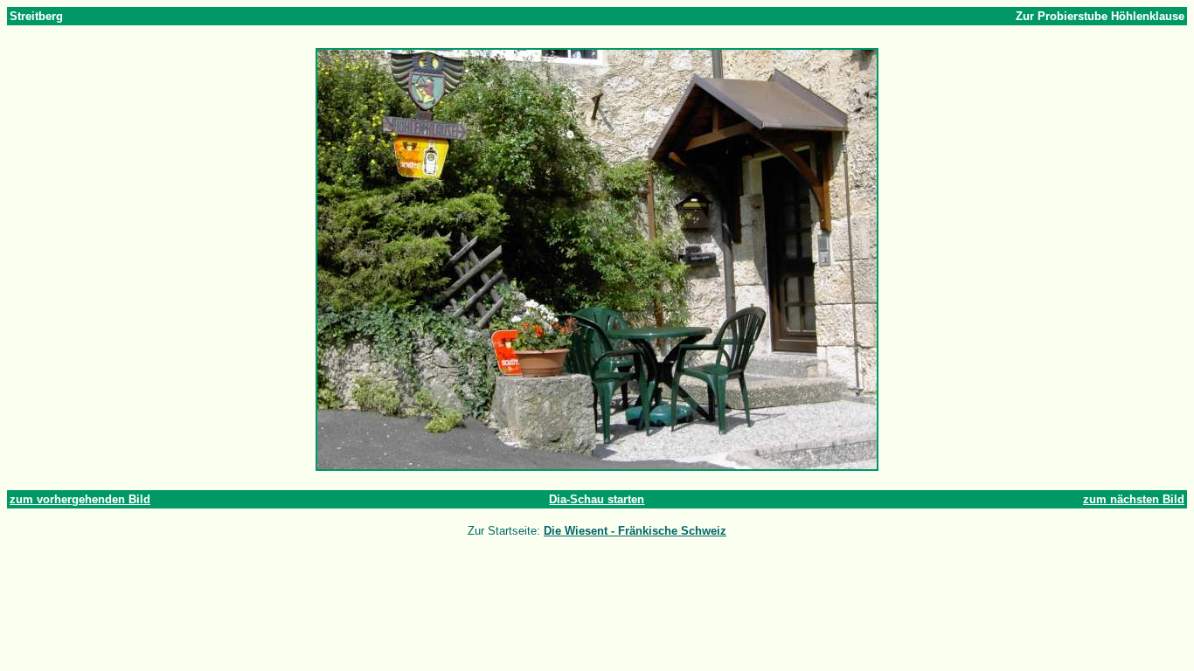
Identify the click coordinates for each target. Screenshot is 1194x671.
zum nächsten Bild (1133, 499)
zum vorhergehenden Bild (80, 499)
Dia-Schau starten (596, 499)
